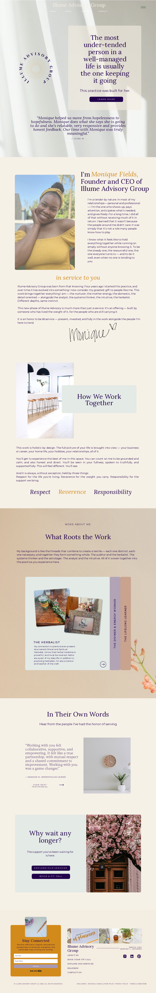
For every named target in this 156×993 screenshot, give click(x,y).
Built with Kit (36, 970)
